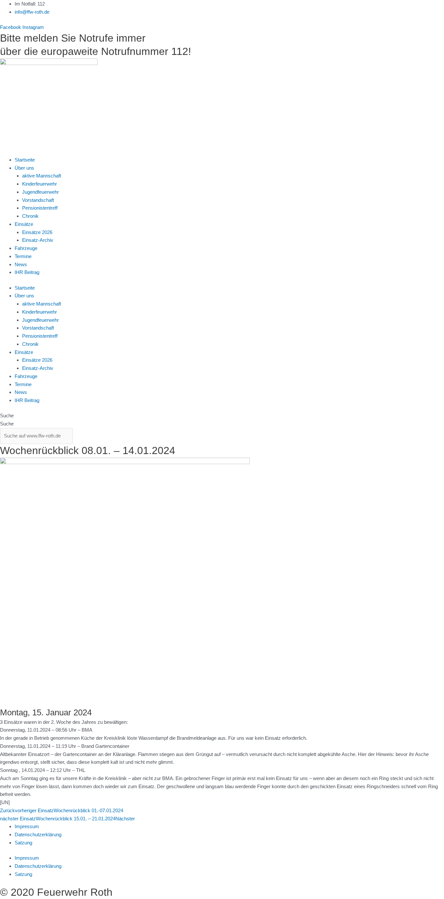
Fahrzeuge (26, 248)
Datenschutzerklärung (38, 834)
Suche (7, 415)
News (21, 264)
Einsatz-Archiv (37, 240)
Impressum (27, 826)
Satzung (23, 842)
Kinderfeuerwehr (39, 184)
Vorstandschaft (38, 200)
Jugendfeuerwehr (40, 192)
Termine (23, 256)
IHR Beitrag (27, 272)
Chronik (30, 216)
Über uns (24, 168)
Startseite (25, 160)
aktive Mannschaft (41, 175)
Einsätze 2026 (37, 232)
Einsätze (24, 224)
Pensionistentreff (40, 208)
